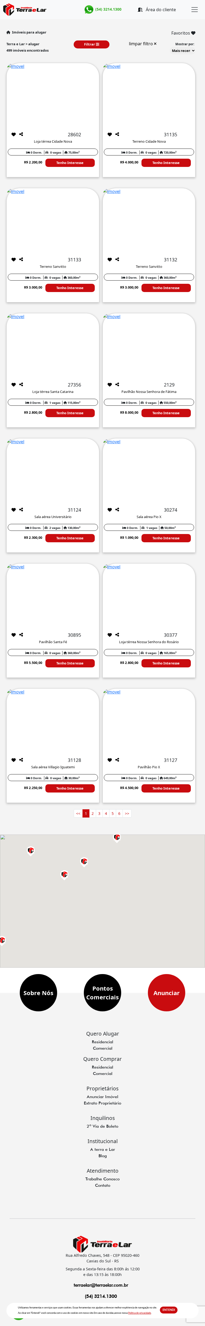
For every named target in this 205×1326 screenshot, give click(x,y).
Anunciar (166, 993)
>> (127, 813)
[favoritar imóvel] (13, 134)
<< (78, 813)
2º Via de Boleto (102, 1126)
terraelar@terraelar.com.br (101, 1285)
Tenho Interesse (70, 162)
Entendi (169, 1309)
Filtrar (90, 44)
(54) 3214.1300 (107, 9)
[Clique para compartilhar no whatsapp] (21, 134)
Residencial (102, 1041)
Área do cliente (160, 10)
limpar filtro (141, 44)
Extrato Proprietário (102, 1103)
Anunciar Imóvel (102, 1096)
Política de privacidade (139, 1313)
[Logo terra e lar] (39, 9)
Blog (102, 1155)
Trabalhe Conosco (102, 1178)
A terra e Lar (102, 1149)
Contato (102, 1185)
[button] (31, 850)
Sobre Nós (38, 993)
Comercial (102, 1048)
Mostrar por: (184, 44)
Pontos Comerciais (102, 992)
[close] (194, 10)
